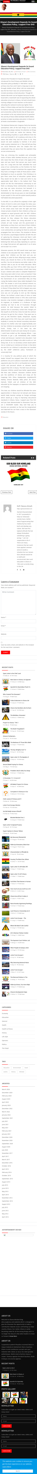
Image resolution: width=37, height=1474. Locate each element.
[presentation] (32, 1)
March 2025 (6, 1089)
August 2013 (6, 1182)
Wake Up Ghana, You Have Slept (20, 984)
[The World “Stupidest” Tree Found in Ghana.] (23, 1401)
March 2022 (6, 1112)
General (4, 1021)
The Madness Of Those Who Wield (20, 742)
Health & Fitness (7, 1029)
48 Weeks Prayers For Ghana (19, 784)
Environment (17, 1068)
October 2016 (6, 1166)
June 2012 (5, 1210)
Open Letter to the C (8, 1368)
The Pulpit (5, 1048)
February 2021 (6, 1131)
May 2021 (5, 1128)
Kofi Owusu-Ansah (21, 71)
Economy (5, 1013)
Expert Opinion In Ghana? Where (13, 831)
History (4, 1033)
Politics (4, 1044)
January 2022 (6, 1115)
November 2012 (7, 1198)
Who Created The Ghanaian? (11, 694)
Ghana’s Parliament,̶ (9, 736)
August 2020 (6, 1147)
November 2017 (7, 1153)
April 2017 (5, 1156)
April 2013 (5, 1195)
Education (5, 417)
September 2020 (7, 1144)
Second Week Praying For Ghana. (13, 764)
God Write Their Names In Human (20, 881)
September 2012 (7, 1201)
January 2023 (6, 1105)
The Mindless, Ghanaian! (17, 715)
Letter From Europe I (16, 970)
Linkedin (9, 443)
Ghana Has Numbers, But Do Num (20, 708)
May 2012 (5, 1214)
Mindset (21, 1072)
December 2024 (7, 1092)
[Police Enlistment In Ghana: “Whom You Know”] (24, 1395)
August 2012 (6, 1204)
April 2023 (5, 1102)
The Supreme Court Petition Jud (20, 940)
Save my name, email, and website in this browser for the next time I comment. (17, 646)
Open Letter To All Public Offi (19, 866)
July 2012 (5, 1207)
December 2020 (7, 1137)
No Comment (31, 71)
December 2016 (7, 1163)
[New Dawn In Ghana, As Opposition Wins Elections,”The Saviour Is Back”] (6, 1395)
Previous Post (6, 492)
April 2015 (5, 1169)
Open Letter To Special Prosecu (12, 825)
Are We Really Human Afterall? (12, 811)
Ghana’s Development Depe (18, 992)
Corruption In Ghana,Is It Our (19, 791)
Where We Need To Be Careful (19, 925)
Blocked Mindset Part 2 (17, 817)
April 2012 (5, 1217)
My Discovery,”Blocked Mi (18, 837)
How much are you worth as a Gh (20, 889)
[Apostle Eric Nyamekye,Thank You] (15, 1395)
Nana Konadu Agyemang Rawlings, (21, 903)
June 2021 (5, 1124)
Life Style (5, 1037)
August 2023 (6, 1099)
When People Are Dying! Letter (19, 948)
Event (26, 1068)
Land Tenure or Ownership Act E (20, 911)
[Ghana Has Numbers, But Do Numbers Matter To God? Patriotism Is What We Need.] (5, 1401)
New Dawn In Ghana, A (17, 1374)
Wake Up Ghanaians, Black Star (20, 844)
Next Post (33, 492)
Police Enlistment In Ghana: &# (19, 700)
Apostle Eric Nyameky (16, 1381)
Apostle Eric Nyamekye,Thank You (18, 474)
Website (3, 634)
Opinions (5, 1040)
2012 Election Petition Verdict (19, 933)
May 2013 (5, 1191)
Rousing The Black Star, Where (19, 859)
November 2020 (7, 1140)
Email (3, 626)
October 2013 (6, 1175)
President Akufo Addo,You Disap (20, 770)
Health (4, 1025)
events (5, 1072)
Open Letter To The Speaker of (19, 757)
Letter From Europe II (16, 955)
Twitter (9, 438)
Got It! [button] (18, 1471)
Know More (13, 1336)
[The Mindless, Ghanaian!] (14, 1401)
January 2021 (6, 1134)
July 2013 (5, 1185)
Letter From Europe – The (18, 918)
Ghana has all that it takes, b (19, 896)
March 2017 (6, 1159)
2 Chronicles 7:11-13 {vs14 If (11, 778)
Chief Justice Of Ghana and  (12, 799)
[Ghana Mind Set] (4, 7)
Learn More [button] (6, 1467)
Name (3, 617)
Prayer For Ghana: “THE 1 (11, 722)
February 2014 (6, 1172)
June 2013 (5, 1188)
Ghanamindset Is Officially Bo (19, 852)
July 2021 (5, 1121)
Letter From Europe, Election (11, 805)
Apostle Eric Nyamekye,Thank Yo (20, 687)
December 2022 (7, 1108)
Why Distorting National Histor (19, 962)
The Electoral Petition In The (18, 977)
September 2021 (7, 1118)
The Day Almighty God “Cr (18, 750)
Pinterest (9, 447)
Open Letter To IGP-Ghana (18, 874)
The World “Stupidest (17, 729)
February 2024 (6, 1096)
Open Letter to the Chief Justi (12, 673)
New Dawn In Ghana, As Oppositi (20, 679)
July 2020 (5, 1150)
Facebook (9, 433)
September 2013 (7, 1179)
